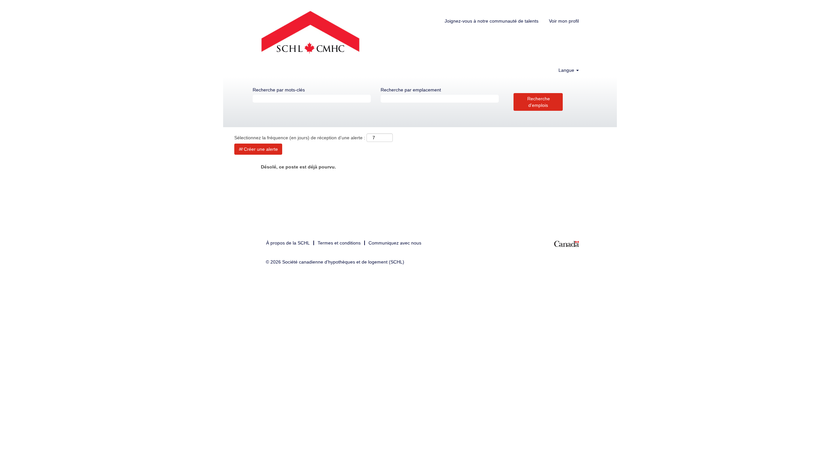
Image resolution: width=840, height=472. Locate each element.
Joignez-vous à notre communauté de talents (491, 21)
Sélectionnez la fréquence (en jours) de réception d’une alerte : (299, 137)
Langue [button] (567, 70)
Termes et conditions (339, 243)
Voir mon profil (564, 21)
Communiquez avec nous (394, 243)
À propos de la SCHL (288, 243)
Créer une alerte (260, 149)
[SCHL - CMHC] (310, 33)
